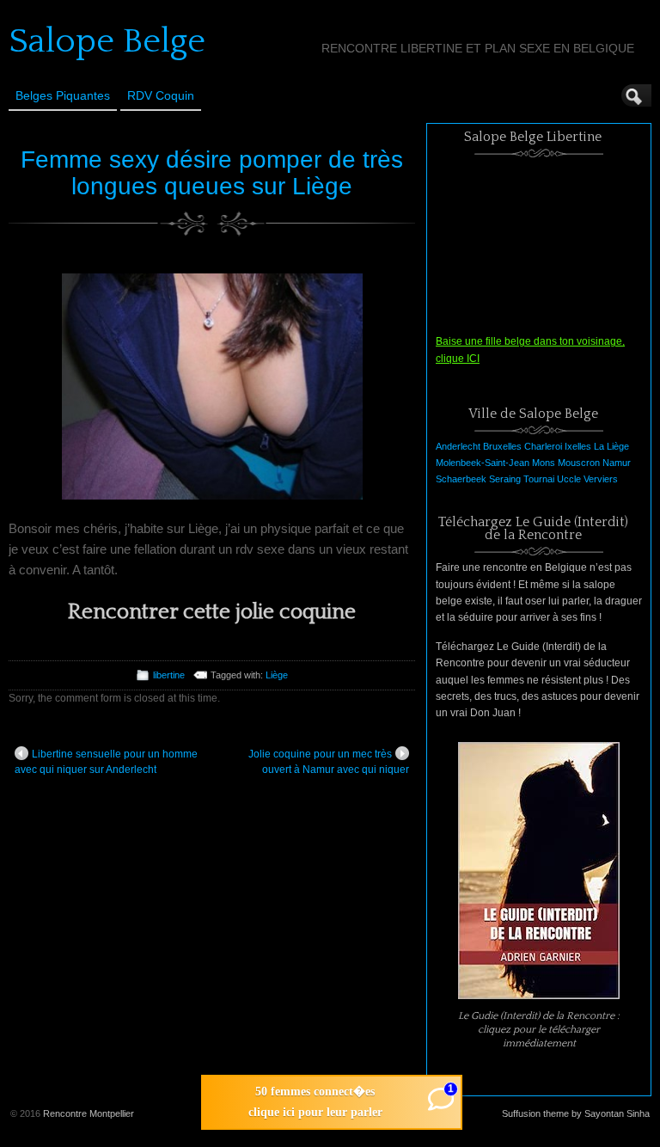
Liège (277, 675)
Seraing (505, 479)
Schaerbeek (461, 479)
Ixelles (578, 446)
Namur (616, 462)
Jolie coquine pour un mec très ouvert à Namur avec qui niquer (328, 762)
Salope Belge (107, 41)
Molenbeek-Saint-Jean (482, 462)
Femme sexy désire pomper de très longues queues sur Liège (212, 172)
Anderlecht (458, 446)
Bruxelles (502, 446)
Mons (543, 462)
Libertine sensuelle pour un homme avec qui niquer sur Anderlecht (106, 762)
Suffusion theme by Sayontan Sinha (576, 1113)
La (599, 446)
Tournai (538, 479)
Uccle (569, 479)
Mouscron (579, 462)
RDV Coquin (160, 95)
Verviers (601, 479)
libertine (169, 675)
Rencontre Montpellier (88, 1113)
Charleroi (543, 446)
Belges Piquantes (62, 95)
